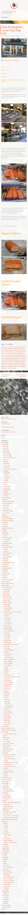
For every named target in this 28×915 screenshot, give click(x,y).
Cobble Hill (6, 610)
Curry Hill (6, 638)
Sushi (5, 480)
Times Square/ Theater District (11, 676)
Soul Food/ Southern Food (8, 457)
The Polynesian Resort (9, 766)
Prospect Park (7, 623)
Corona (5, 697)
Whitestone (6, 722)
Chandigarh (5, 865)
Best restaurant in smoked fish (18, 350)
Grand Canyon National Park (9, 733)
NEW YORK (3, 585)
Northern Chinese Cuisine (9, 469)
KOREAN (5, 482)
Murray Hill (6, 665)
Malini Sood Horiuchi (15, 36)
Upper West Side (7, 684)
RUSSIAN (4, 566)
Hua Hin (5, 903)
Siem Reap (5, 852)
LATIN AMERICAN (6, 537)
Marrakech (6, 838)
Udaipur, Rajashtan (8, 882)
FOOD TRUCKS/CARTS (7, 520)
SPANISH (4, 570)
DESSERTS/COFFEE (6, 518)
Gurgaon (5, 869)
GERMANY (4, 857)
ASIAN (3, 461)
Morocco (5, 833)
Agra (4, 863)
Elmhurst (6, 699)
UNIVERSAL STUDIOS (8, 772)
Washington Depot (7, 749)
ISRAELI (4, 532)
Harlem (5, 652)
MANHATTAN (6, 629)
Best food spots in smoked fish (17, 348)
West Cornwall (6, 751)
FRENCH (4, 522)
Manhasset (5, 594)
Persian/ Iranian (6, 556)
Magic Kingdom (7, 764)
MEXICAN (4, 545)
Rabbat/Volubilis (7, 840)
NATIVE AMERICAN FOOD (8, 562)
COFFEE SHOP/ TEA (6, 511)
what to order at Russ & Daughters (8, 364)
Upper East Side (7, 682)
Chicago (5, 775)
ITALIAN (4, 533)
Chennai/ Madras (6, 867)
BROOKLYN (5, 604)
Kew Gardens (7, 711)
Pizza (4, 535)
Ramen (5, 478)
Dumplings (6, 467)
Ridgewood (6, 718)
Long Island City (7, 713)
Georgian (4, 526)
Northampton (6, 779)
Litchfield (5, 747)
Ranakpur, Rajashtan (8, 880)
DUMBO (6, 615)
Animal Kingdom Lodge (9, 758)
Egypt (4, 823)
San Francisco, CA (7, 743)
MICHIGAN (4, 781)
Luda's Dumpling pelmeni (6, 583)
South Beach (6, 770)
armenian (5, 551)
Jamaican (5, 507)
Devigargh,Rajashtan (8, 876)
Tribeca (5, 678)
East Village (6, 642)
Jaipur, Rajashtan (7, 878)
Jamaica (5, 709)
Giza (5, 829)
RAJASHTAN (6, 874)
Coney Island (7, 613)
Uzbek (2, 909)
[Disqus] (14, 397)
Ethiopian (5, 446)
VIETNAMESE (6, 493)
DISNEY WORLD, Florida (8, 754)
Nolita (5, 669)
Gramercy (6, 648)
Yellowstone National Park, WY (10, 815)
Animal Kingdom (7, 756)
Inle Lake (5, 895)
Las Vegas (5, 794)
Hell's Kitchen (7, 653)
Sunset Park (6, 625)
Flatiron (5, 646)
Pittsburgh (5, 798)
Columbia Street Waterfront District (12, 612)
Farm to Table (6, 453)
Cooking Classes (5, 907)
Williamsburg (7, 627)
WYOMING (4, 810)
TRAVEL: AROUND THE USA (7, 730)
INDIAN (5, 471)
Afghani (4, 549)
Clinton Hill (6, 636)
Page (4, 735)
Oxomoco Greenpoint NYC (7, 728)
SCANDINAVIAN (6, 568)
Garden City (5, 589)
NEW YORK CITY (6, 602)
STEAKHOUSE (5, 573)
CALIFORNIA (5, 737)
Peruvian (5, 541)
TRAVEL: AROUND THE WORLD (8, 819)
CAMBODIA (4, 850)
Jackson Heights (7, 707)
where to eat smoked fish (8, 366)
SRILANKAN (6, 490)
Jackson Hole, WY (7, 813)
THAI (4, 492)
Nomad (5, 671)
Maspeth (6, 714)
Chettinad (6, 886)
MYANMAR (4, 892)
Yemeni (4, 560)
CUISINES (3, 442)
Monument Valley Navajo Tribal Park (11, 802)
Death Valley (6, 741)
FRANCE (4, 853)
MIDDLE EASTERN (6, 547)
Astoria (5, 693)
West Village (6, 686)
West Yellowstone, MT (8, 791)
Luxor (5, 831)
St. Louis (5, 785)
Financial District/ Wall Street (10, 644)
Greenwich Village (8, 650)
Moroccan (5, 450)
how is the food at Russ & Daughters (17, 356)
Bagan (4, 893)
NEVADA (4, 793)
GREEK (3, 530)
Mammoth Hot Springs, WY (10, 817)
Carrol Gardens (7, 608)
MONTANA (4, 787)
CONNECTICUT (5, 745)
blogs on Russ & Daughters (17, 351)
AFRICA (4, 821)
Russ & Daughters (6, 94)
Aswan (5, 825)
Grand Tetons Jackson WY (8, 812)
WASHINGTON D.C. (6, 808)
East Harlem (6, 640)
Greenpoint (6, 619)
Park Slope (6, 621)
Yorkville (6, 690)
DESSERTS (4, 516)
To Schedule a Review (6, 423)
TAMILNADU (6, 884)
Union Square (7, 680)
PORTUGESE (5, 564)
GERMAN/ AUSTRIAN (7, 528)
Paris (4, 855)
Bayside (5, 695)
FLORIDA (4, 753)
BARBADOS (4, 848)
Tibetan (4, 575)
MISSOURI (4, 783)
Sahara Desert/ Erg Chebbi (10, 842)
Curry (5, 474)
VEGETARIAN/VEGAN (7, 579)
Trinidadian (5, 509)
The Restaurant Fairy (8, 12)
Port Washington (7, 598)
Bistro (4, 524)
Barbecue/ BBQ (5, 497)
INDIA (3, 861)
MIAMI (4, 768)
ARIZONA (4, 732)
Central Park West (8, 631)
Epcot (5, 760)
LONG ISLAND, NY (6, 587)
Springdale (5, 804)
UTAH (3, 800)
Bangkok (5, 901)
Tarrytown (4, 726)
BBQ (5, 484)
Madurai (6, 888)
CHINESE (5, 463)
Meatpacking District (8, 659)
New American (6, 455)
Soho (5, 673)
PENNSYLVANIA (6, 796)
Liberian (5, 448)
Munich (4, 859)
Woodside (6, 724)
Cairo (5, 827)
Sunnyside (6, 720)
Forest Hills (6, 703)
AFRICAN (4, 444)
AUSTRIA (4, 844)
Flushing (6, 701)
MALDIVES (4, 890)
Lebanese (5, 554)
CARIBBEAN (5, 505)
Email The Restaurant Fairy (7, 427)
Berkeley (5, 739)
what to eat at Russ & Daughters (18, 363)
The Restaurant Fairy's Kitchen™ (8, 432)
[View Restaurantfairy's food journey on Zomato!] (9, 419)
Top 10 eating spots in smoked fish (12, 361)
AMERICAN (4, 452)
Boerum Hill (6, 606)
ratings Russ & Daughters (13, 360)
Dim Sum (6, 465)
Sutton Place (7, 674)
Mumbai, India (6, 871)
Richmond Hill (7, 716)
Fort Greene (6, 617)
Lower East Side (16, 346)
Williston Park (6, 600)
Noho (5, 667)
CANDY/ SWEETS (6, 503)
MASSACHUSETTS (6, 777)
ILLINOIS (4, 773)
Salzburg (5, 846)
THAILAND (4, 899)
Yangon (4, 897)
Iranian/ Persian (6, 553)
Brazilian (4, 499)
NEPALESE (5, 488)
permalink (14, 368)
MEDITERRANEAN (6, 543)
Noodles (6, 476)
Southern (5, 459)
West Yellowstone (7, 789)
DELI (12, 346)
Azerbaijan (4, 495)
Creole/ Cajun (5, 513)
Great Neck (5, 591)
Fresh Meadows (7, 705)
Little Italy (6, 655)
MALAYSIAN (6, 486)
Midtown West (7, 663)
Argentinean (6, 539)
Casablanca (6, 834)
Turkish (4, 558)
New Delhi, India (6, 873)
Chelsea (5, 633)
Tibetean (4, 577)
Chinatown (6, 634)
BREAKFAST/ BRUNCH (7, 501)
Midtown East (7, 661)
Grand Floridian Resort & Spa (10, 762)
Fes (5, 836)
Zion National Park (7, 806)
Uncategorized (4, 905)
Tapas (4, 572)
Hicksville (5, 593)
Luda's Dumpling (4, 581)
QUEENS (5, 692)
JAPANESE (5, 473)
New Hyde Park (6, 596)
